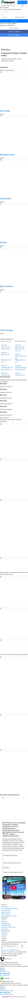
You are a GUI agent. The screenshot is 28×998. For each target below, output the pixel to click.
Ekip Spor (4, 345)
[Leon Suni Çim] (6, 341)
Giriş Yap (14, 21)
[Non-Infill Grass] (6, 369)
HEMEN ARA (22, 2)
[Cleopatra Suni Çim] (21, 360)
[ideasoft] (6, 997)
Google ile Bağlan (14, 35)
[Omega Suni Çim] (20, 369)
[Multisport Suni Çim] (7, 360)
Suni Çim (3, 919)
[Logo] (8, 2)
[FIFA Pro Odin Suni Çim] (21, 349)
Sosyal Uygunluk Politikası (9, 916)
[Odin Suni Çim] (6, 348)
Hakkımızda (4, 906)
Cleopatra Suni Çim (21, 367)
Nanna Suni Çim (19, 347)
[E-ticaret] (13, 997)
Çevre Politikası (5, 910)
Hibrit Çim (4, 921)
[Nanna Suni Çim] (20, 341)
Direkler (3, 242)
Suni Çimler (5, 111)
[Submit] (22, 946)
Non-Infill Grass (5, 375)
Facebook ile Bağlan (14, 31)
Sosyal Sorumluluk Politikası (9, 908)
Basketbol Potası (7, 155)
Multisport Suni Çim (7, 367)
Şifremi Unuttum (20, 17)
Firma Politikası (5, 914)
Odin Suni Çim (5, 354)
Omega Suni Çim (20, 375)
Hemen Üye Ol (14, 28)
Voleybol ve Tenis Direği (8, 927)
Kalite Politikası (5, 912)
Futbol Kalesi (5, 198)
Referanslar (4, 929)
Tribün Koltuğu (6, 330)
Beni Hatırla (4, 17)
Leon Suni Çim (5, 347)
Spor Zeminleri (6, 286)
